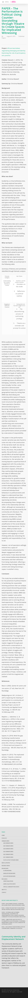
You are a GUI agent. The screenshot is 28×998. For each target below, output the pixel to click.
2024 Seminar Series (8, 848)
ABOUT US (4, 889)
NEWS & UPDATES (6, 862)
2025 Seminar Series (8, 846)
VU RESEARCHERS (7, 870)
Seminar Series (5, 841)
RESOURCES (4, 879)
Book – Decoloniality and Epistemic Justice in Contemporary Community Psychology (13, 927)
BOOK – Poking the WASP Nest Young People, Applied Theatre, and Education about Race (13, 908)
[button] (5, 2)
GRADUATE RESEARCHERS (9, 873)
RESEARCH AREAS (6, 865)
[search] (24, 2)
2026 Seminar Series (8, 843)
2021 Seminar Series (8, 857)
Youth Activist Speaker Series (11, 860)
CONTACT (4, 892)
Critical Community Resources (11, 886)
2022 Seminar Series (8, 854)
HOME (3, 835)
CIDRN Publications (8, 881)
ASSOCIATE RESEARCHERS (9, 876)
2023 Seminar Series (8, 851)
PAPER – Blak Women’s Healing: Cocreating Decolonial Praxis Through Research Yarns (13, 904)
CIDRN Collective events (9, 884)
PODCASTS (4, 838)
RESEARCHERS (5, 868)
